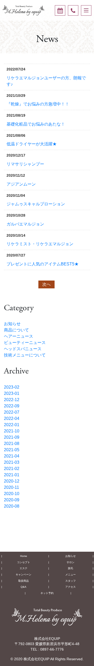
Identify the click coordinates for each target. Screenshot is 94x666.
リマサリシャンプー (25, 164)
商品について (16, 330)
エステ (23, 568)
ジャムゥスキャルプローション (36, 204)
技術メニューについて (25, 355)
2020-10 (11, 493)
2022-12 (11, 399)
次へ (46, 284)
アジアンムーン (21, 184)
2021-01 (11, 475)
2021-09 (11, 437)
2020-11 (11, 487)
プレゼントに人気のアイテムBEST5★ (43, 264)
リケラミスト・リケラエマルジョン (40, 244)
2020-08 (11, 506)
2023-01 (11, 393)
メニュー (70, 574)
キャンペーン (23, 574)
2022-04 (11, 418)
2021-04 (11, 456)
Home (23, 556)
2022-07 (11, 412)
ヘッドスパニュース (23, 349)
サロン (70, 562)
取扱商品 (23, 580)
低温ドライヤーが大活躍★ (32, 144)
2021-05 (11, 450)
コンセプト (23, 562)
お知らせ (12, 324)
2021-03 (11, 462)
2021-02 (11, 468)
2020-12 (11, 481)
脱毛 (70, 568)
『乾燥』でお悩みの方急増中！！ (38, 104)
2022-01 (11, 425)
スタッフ (70, 580)
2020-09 (11, 500)
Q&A (23, 586)
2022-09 (11, 406)
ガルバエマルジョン (25, 224)
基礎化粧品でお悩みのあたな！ (36, 124)
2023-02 (11, 387)
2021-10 (11, 431)
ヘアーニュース (18, 336)
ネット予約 (47, 593)
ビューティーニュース (25, 342)
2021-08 (11, 443)
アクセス (70, 586)
